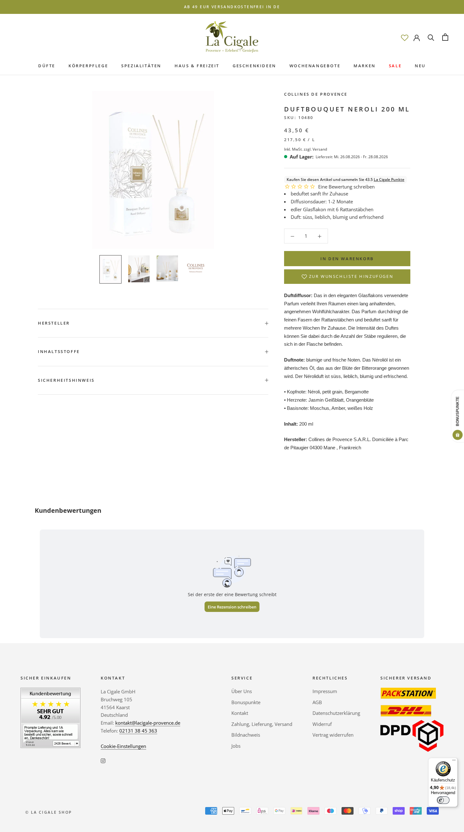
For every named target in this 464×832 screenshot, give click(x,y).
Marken (365, 66)
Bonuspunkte (245, 702)
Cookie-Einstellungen (123, 746)
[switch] (443, 800)
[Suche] (431, 37)
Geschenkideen (254, 66)
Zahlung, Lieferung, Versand (261, 724)
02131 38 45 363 (138, 730)
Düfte (46, 66)
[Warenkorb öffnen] (445, 37)
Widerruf (322, 724)
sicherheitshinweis (66, 380)
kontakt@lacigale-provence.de (147, 723)
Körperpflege (88, 66)
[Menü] (454, 761)
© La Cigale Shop (48, 812)
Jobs (236, 746)
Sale (395, 66)
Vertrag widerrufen (333, 735)
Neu (420, 66)
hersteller (54, 323)
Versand (319, 149)
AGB (317, 702)
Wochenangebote (314, 66)
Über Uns (241, 691)
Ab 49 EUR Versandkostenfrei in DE (232, 6)
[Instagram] (103, 760)
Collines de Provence (316, 94)
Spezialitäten (141, 66)
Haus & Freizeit (197, 66)
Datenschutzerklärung (336, 713)
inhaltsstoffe (59, 351)
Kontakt (239, 713)
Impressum (324, 691)
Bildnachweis (245, 735)
